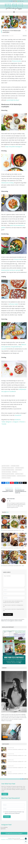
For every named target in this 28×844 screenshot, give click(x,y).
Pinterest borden (16, 61)
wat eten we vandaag (6, 471)
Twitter (3, 422)
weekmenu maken (19, 473)
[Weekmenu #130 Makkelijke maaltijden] (14, 22)
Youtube (4, 424)
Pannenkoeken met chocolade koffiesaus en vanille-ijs (20, 491)
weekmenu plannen (21, 475)
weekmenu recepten (6, 477)
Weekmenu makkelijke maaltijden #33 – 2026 (13, 565)
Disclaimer (3, 839)
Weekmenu (25, 35)
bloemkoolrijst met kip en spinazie (10, 270)
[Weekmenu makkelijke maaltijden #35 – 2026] (14, 522)
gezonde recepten (5, 465)
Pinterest (22, 422)
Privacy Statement (9, 839)
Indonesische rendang (7, 182)
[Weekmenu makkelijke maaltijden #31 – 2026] (3, 773)
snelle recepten (18, 469)
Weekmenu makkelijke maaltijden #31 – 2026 (16, 773)
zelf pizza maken (13, 304)
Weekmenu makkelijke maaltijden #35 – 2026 (13, 530)
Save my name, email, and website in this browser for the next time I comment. (13, 601)
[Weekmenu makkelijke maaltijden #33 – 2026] (14, 557)
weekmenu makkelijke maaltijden (9, 475)
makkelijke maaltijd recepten (8, 467)
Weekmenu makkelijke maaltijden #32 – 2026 (16, 767)
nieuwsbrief (18, 415)
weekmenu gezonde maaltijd (8, 473)
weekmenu (14, 471)
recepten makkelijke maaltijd (8, 469)
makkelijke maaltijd (15, 465)
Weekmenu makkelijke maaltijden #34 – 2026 (13, 548)
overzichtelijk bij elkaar (12, 100)
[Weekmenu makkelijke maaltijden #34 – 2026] (14, 539)
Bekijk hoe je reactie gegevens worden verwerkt (11, 620)
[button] (14, 12)
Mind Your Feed (5, 35)
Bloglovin (9, 422)
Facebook (17, 419)
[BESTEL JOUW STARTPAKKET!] (14, 647)
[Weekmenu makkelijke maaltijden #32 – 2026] (3, 767)
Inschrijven (6, 816)
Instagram (15, 422)
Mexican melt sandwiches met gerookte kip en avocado (13, 347)
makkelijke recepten (19, 467)
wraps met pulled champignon (13, 146)
